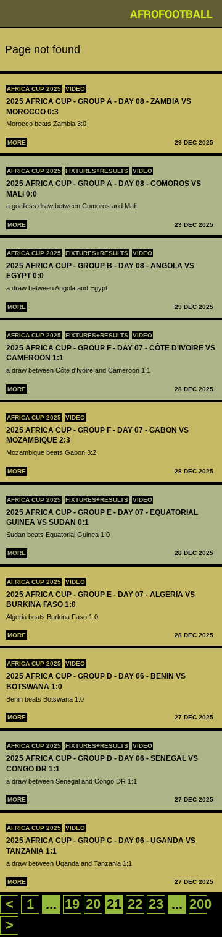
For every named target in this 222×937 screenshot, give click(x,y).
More (16, 142)
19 (72, 904)
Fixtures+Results (96, 170)
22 (135, 904)
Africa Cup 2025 (34, 88)
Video (75, 88)
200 (200, 904)
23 (156, 904)
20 (93, 904)
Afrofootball (171, 13)
